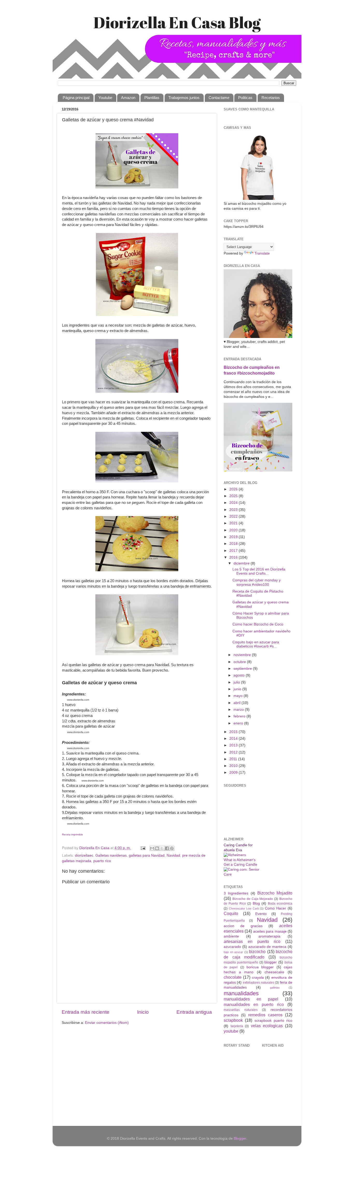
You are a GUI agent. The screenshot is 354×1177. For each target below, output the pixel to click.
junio (237, 689)
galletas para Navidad (147, 855)
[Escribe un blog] (157, 848)
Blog (256, 903)
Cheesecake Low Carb (244, 908)
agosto (239, 675)
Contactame (219, 97)
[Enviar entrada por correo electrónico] (142, 848)
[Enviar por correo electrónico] (152, 848)
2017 (234, 551)
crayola (258, 977)
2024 (234, 503)
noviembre (242, 655)
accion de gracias (243, 926)
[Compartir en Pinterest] (171, 848)
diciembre (242, 563)
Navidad (173, 855)
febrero (239, 716)
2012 (234, 752)
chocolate (233, 977)
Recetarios (270, 97)
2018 (234, 544)
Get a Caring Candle (240, 864)
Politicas (245, 97)
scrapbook (233, 1020)
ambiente (231, 936)
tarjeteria (237, 1026)
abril (237, 703)
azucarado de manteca (267, 947)
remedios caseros (265, 1014)
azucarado (232, 947)
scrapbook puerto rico (273, 1021)
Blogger (240, 1138)
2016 (234, 557)
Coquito (231, 913)
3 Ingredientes (236, 893)
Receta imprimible (72, 834)
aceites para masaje (270, 931)
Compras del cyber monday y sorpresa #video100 (256, 582)
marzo (239, 709)
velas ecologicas (267, 1025)
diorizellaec (84, 855)
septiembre (243, 669)
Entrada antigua (194, 1012)
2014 (234, 739)
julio (237, 682)
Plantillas (151, 97)
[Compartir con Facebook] (166, 848)
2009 (234, 772)
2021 (234, 523)
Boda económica (280, 903)
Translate (262, 253)
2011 (233, 759)
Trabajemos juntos (184, 97)
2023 (234, 510)
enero (238, 723)
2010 (234, 766)
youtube (231, 1031)
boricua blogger (260, 967)
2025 (234, 496)
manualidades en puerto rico (254, 1004)
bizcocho (257, 951)
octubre (240, 662)
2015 (234, 732)
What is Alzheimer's (240, 860)
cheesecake (274, 972)
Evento (261, 914)
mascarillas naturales (241, 1010)
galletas (275, 987)
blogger (270, 962)
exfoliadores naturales (258, 982)
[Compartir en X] (162, 848)
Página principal (76, 97)
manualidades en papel (251, 999)
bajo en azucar (233, 952)
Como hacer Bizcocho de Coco (257, 624)
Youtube (105, 97)
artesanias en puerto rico (252, 941)
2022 (234, 516)
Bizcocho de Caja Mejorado (252, 899)
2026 (234, 489)
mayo (238, 696)
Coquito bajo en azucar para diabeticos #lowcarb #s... (255, 644)
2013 (234, 745)
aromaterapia (269, 936)
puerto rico (102, 861)
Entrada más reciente (85, 1012)
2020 (234, 530)
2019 (234, 537)
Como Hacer (275, 908)
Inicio (143, 1012)
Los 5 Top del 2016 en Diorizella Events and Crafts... (258, 571)
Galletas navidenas (111, 855)
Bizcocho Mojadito (274, 893)
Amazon (128, 97)
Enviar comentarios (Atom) (107, 1023)
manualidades (241, 993)
